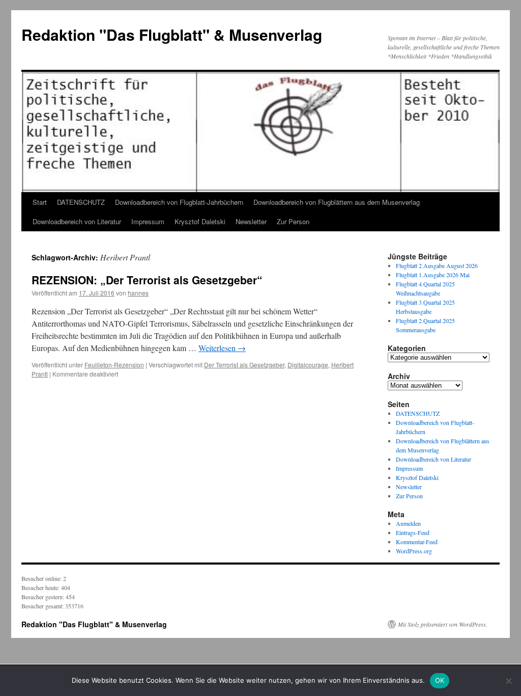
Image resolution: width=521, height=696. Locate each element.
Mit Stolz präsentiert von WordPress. (442, 624)
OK (440, 680)
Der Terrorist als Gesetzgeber (244, 364)
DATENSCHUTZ (81, 202)
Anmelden (408, 523)
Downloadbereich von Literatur (77, 221)
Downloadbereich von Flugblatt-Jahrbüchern (179, 202)
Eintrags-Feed (412, 532)
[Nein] (508, 681)
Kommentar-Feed (417, 542)
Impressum (147, 221)
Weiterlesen (222, 347)
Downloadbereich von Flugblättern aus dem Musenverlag (336, 202)
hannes (138, 292)
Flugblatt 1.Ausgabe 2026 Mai (433, 275)
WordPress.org (414, 551)
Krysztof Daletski (200, 221)
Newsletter (251, 221)
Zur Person (293, 221)
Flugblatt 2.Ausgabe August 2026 (437, 265)
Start (40, 202)
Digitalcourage (307, 364)
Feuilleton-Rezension (114, 364)
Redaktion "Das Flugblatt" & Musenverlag (171, 34)
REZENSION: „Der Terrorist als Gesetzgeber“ (147, 279)
